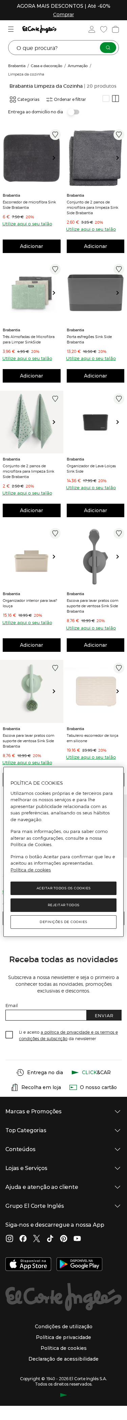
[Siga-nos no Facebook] (23, 1239)
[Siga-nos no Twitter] (37, 1239)
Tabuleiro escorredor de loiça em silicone (92, 737)
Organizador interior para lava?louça (30, 602)
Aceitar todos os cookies (64, 888)
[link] (31, 158)
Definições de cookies (63, 922)
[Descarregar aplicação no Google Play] (79, 1264)
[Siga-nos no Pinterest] (64, 1239)
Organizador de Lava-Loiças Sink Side (91, 468)
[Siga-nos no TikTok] (50, 1239)
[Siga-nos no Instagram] (9, 1239)
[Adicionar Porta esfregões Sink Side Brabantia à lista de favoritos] (118, 269)
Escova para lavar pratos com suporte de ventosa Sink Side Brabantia (92, 605)
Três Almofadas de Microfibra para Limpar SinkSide (29, 339)
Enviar (104, 1015)
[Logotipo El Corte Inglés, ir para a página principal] (39, 29)
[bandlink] (63, 14)
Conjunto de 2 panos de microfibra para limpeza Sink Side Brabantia (92, 207)
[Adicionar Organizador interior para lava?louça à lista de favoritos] (55, 533)
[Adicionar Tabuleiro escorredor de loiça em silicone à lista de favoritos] (118, 668)
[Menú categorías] (11, 29)
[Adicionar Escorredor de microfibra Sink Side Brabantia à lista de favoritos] (55, 134)
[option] (31, 158)
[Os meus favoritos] (103, 29)
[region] (63, 852)
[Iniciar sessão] (91, 29)
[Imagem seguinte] (56, 158)
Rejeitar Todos (64, 905)
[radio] (106, 98)
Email (11, 1005)
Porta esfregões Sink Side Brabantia (89, 339)
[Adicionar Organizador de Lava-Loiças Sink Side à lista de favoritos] (118, 398)
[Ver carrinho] (115, 29)
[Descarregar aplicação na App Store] (28, 1264)
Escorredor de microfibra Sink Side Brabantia (29, 204)
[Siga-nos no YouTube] (77, 1239)
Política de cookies (30, 869)
